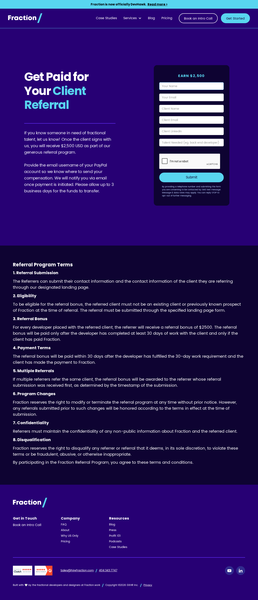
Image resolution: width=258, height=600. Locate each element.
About (65, 530)
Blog (151, 18)
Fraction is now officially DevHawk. (129, 4)
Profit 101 (115, 536)
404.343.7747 (108, 571)
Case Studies (106, 18)
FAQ (64, 525)
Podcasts (115, 542)
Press (112, 530)
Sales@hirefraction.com (77, 571)
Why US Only (69, 536)
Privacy (148, 585)
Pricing (166, 18)
